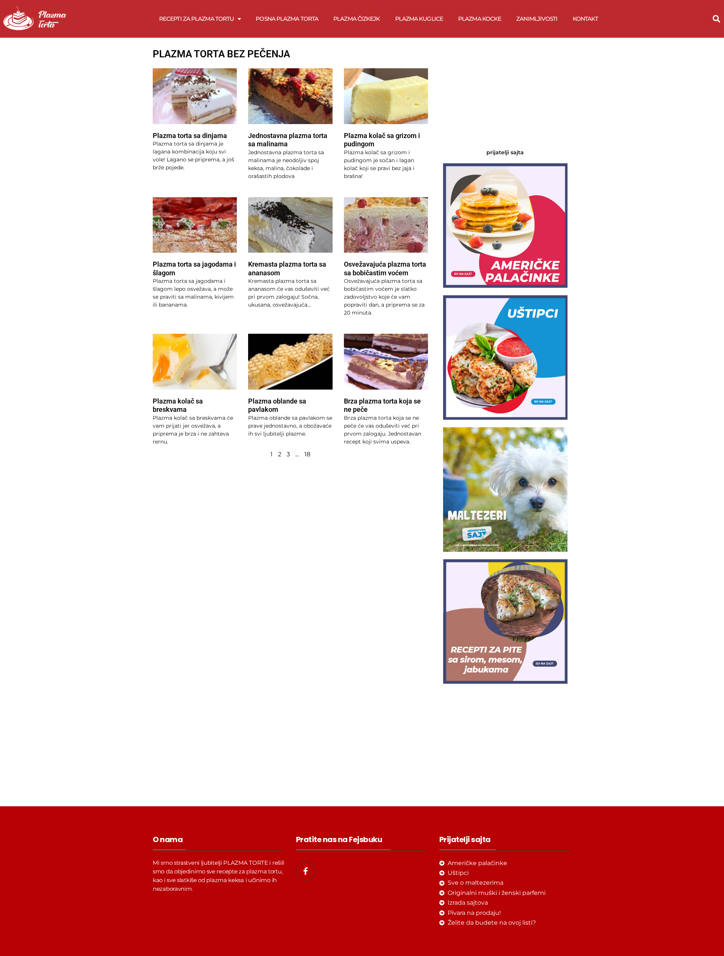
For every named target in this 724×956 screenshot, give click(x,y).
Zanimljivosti (536, 18)
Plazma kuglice (419, 18)
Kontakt (585, 18)
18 (307, 454)
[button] (716, 18)
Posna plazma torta (287, 18)
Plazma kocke (479, 18)
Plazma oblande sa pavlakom (277, 405)
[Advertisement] (505, 94)
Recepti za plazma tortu (196, 18)
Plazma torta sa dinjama (190, 136)
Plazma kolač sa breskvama (178, 405)
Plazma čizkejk (356, 18)
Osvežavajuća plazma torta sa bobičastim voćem (385, 268)
